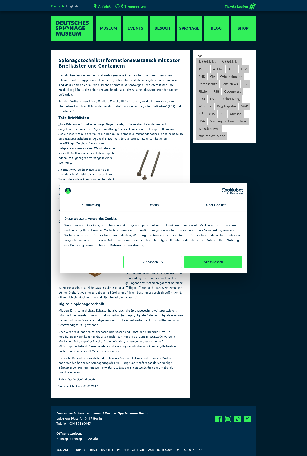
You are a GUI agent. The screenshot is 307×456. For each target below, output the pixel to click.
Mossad (235, 113)
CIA (212, 76)
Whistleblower (209, 128)
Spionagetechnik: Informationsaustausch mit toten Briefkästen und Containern (119, 63)
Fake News (230, 84)
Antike (218, 69)
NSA (201, 121)
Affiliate (138, 449)
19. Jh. (203, 69)
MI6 (222, 113)
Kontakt (62, 449)
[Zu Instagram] (228, 419)
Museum (108, 28)
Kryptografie (226, 106)
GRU (201, 98)
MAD (244, 106)
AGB (151, 449)
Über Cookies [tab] (216, 205)
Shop (243, 28)
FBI (245, 84)
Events (135, 28)
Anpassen (150, 262)
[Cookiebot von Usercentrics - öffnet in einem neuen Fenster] (224, 191)
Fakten (202, 449)
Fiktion (203, 91)
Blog (216, 28)
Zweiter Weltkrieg (211, 136)
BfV (244, 69)
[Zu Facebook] (218, 419)
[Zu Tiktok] (237, 419)
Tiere (243, 121)
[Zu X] (247, 419)
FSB (216, 91)
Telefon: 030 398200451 (74, 423)
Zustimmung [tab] (91, 205)
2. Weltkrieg (230, 61)
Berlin (232, 69)
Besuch (162, 28)
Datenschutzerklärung (127, 245)
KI (210, 106)
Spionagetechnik (222, 121)
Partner (123, 449)
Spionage (189, 28)
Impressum (164, 449)
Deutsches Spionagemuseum (72, 28)
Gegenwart (232, 91)
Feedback (78, 449)
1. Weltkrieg (207, 61)
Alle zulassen (213, 262)
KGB (201, 106)
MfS (201, 113)
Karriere (107, 449)
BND (201, 76)
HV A (214, 98)
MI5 (212, 113)
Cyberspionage (231, 76)
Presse (93, 449)
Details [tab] (153, 205)
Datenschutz (207, 84)
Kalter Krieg (231, 98)
